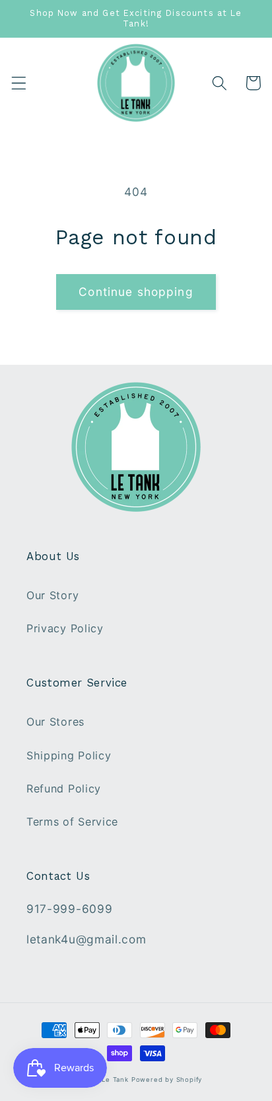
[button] (19, 83)
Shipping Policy (68, 755)
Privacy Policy (65, 628)
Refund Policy (63, 788)
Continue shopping (136, 292)
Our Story (52, 595)
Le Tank (115, 1079)
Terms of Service (72, 821)
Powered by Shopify (167, 1079)
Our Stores (55, 721)
